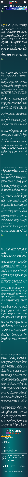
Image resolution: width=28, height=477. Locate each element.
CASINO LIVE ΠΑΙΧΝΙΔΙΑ (9, 437)
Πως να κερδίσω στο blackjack (10, 450)
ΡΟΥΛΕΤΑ (6, 438)
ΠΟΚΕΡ (5, 441)
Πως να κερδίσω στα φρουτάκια (11, 447)
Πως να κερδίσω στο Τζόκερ (10, 451)
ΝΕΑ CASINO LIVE (7, 444)
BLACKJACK (6, 440)
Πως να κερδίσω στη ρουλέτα (10, 449)
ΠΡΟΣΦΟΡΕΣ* (7, 442)
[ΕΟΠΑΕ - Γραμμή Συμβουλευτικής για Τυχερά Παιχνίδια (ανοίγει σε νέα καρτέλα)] (17, 466)
